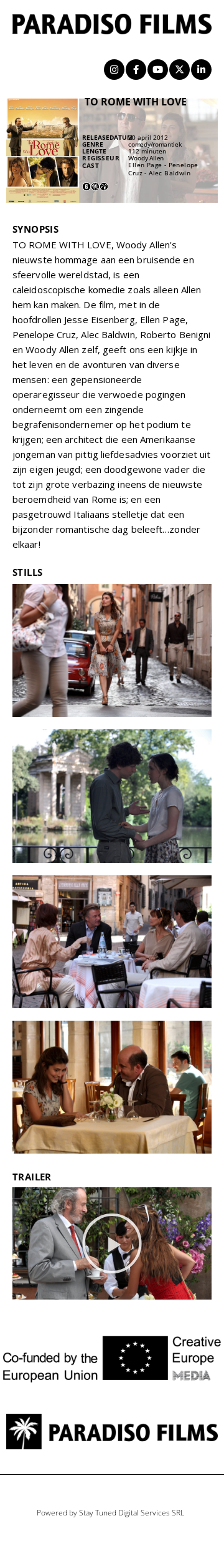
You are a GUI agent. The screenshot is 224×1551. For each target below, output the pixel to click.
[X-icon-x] (179, 69)
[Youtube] (157, 69)
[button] (112, 1243)
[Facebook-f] (136, 69)
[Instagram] (114, 69)
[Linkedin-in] (201, 69)
